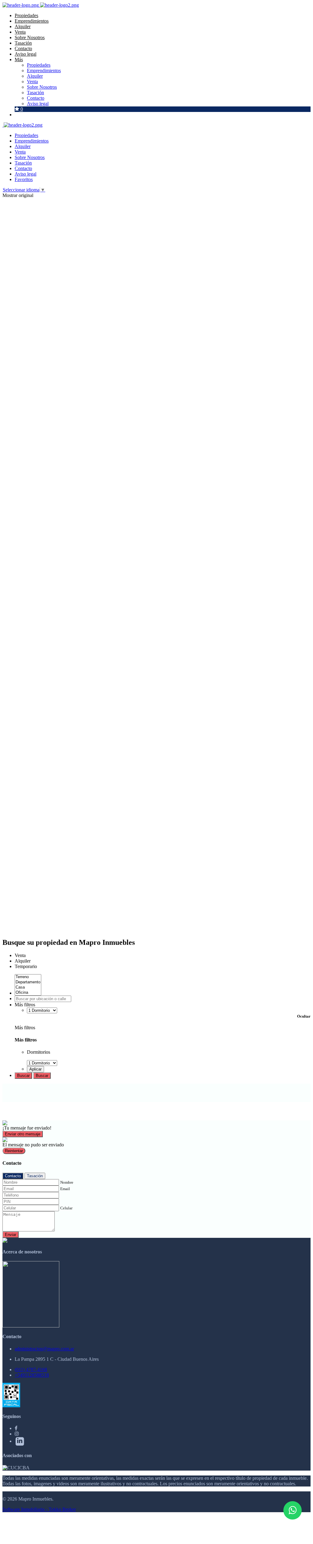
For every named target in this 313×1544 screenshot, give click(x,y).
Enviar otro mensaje (22, 1134)
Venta (20, 32)
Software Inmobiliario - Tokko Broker (39, 1509)
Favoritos (24, 179)
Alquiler (23, 26)
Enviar (10, 1234)
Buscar (23, 1075)
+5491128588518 (32, 1375)
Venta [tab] (20, 955)
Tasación (23, 43)
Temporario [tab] (26, 966)
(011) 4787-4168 (31, 1369)
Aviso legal (25, 54)
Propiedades (26, 15)
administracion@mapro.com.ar (44, 1348)
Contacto (23, 48)
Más (19, 59)
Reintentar (14, 1151)
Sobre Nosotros (30, 37)
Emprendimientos (32, 21)
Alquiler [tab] (23, 960)
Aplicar (35, 1069)
